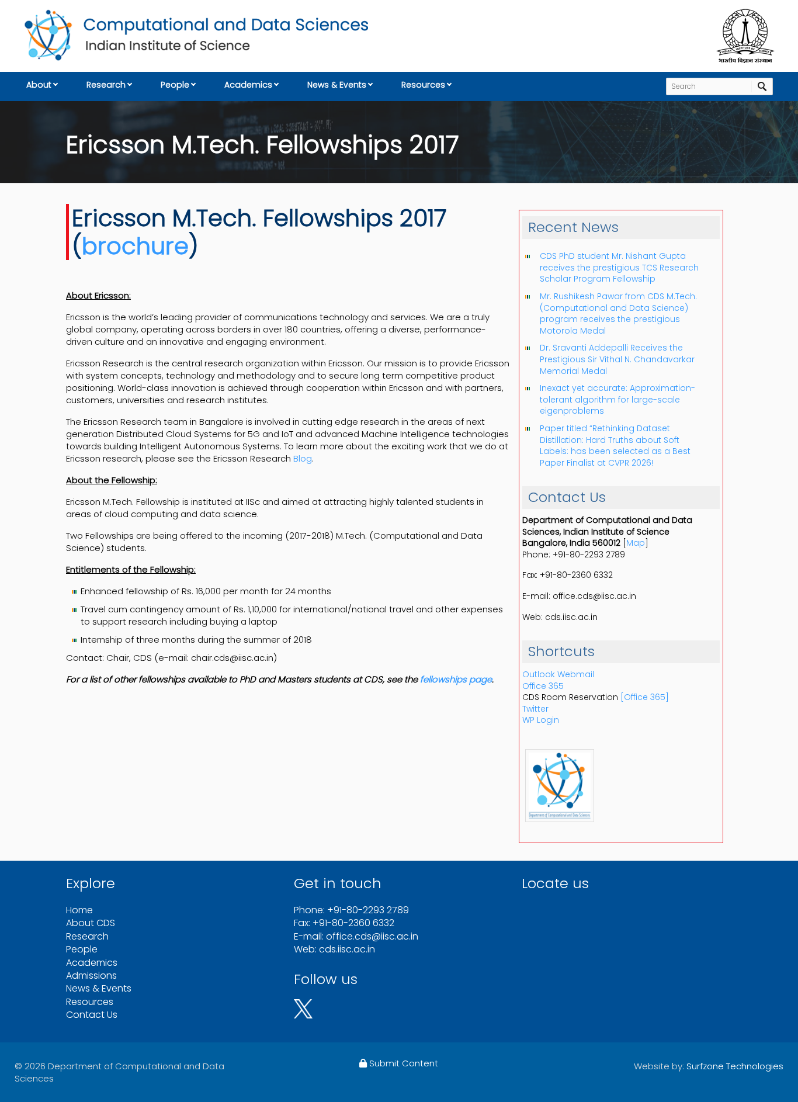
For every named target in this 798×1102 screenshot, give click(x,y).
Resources (423, 85)
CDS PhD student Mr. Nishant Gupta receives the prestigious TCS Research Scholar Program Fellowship (619, 267)
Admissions (91, 975)
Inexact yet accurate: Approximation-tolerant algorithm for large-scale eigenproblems (617, 399)
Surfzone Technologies (734, 1066)
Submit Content (402, 1063)
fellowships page (456, 679)
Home (79, 910)
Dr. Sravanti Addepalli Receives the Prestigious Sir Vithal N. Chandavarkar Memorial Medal (617, 359)
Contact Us (91, 1014)
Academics (248, 85)
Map (635, 543)
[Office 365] (644, 697)
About (38, 85)
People (175, 85)
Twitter (535, 709)
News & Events (336, 85)
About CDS (90, 923)
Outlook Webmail (558, 674)
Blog (302, 458)
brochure (135, 246)
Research (106, 85)
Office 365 (543, 686)
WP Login (540, 720)
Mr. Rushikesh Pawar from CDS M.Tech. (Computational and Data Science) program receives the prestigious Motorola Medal (618, 313)
